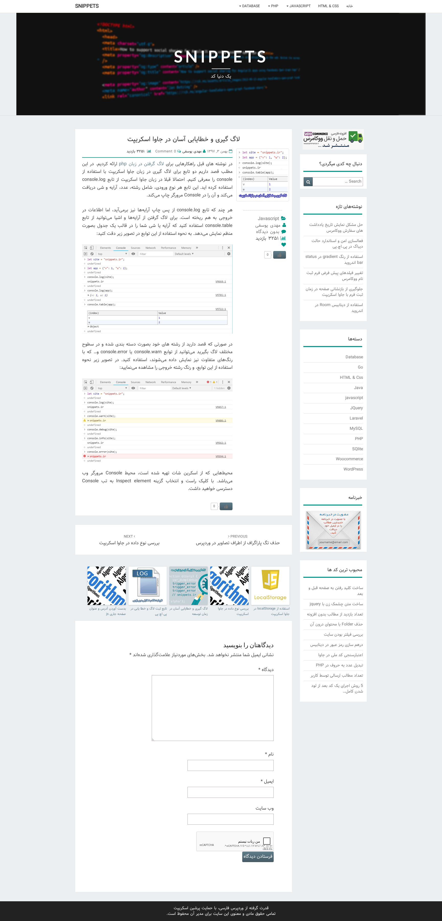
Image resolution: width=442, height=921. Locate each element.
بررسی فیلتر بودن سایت (343, 634)
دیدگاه (266, 670)
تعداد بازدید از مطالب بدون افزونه (335, 614)
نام (269, 754)
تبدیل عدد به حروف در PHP (339, 665)
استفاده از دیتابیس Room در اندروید (339, 307)
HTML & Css (328, 6)
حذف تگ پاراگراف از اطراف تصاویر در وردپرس (238, 540)
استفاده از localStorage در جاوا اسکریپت (271, 611)
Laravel (356, 418)
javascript (300, 6)
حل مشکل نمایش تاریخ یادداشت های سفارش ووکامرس (336, 227)
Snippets (87, 6)
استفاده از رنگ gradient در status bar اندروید (334, 259)
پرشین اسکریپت (187, 908)
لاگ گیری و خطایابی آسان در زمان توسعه (188, 611)
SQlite (357, 449)
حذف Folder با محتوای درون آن (336, 624)
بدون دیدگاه (267, 232)
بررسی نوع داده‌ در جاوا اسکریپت (129, 540)
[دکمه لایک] (226, 506)
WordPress (353, 469)
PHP (274, 6)
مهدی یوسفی (267, 225)
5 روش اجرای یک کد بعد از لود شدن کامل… (337, 688)
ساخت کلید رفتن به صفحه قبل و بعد (335, 590)
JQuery (356, 408)
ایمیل (267, 782)
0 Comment (165, 151)
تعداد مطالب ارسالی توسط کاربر (337, 675)
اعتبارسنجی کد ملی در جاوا (340, 655)
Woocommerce (349, 459)
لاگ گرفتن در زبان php (141, 164)
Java (358, 387)
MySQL (356, 428)
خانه (349, 6)
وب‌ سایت (265, 808)
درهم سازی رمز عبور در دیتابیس (336, 644)
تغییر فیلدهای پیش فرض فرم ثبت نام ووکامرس (334, 275)
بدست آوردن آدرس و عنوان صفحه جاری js (107, 611)
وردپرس (237, 908)
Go (360, 367)
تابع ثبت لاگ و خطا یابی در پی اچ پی (148, 611)
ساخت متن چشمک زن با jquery (336, 604)
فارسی (224, 908)
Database (250, 6)
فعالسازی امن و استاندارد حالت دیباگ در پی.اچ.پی (337, 243)
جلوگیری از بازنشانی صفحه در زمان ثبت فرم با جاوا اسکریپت (334, 292)
